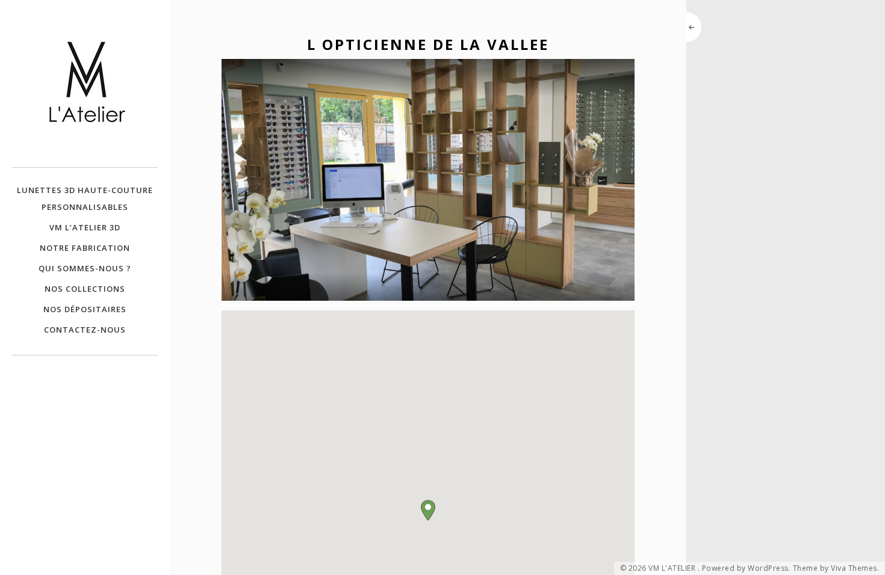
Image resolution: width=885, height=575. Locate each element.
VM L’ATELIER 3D (84, 227)
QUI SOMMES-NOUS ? (85, 268)
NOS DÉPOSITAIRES (84, 309)
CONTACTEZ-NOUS (85, 329)
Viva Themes (854, 568)
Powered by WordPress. (746, 568)
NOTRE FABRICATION (85, 247)
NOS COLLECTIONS (85, 288)
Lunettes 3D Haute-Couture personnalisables (85, 198)
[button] (428, 510)
